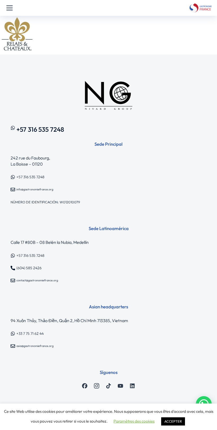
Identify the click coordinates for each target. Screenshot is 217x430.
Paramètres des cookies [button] (134, 421)
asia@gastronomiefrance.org (34, 346)
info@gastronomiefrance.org (34, 189)
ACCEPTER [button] (173, 421)
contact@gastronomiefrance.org (37, 280)
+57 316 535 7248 (40, 129)
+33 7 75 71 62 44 (30, 333)
